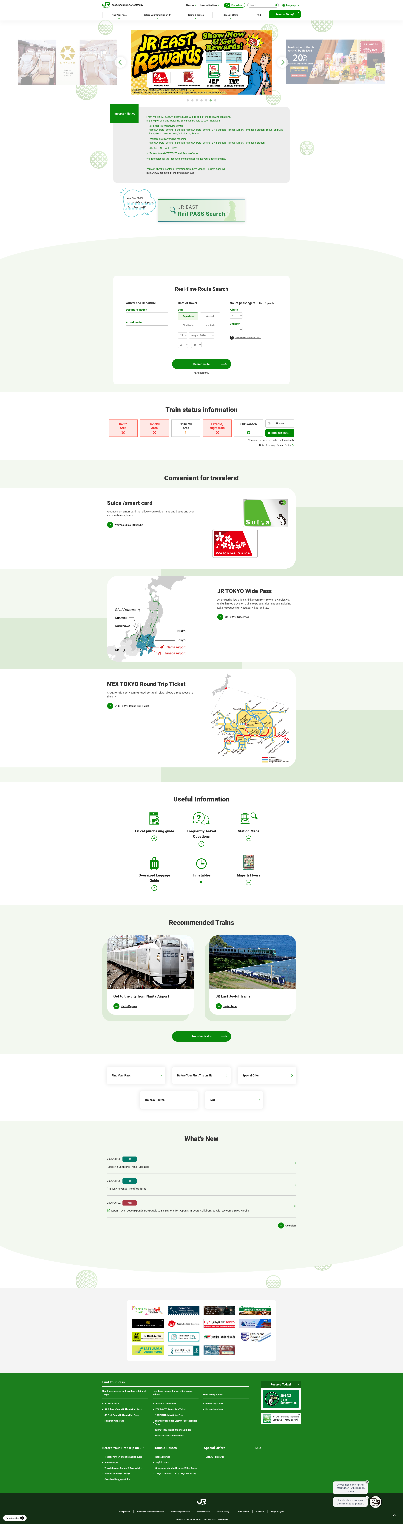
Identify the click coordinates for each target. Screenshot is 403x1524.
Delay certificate (280, 432)
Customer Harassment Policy (150, 1512)
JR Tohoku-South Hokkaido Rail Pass (123, 1409)
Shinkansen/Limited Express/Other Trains (176, 1468)
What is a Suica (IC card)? (117, 1473)
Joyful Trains (162, 1462)
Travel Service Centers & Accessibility (123, 1468)
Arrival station (134, 322)
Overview (290, 1225)
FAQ (259, 15)
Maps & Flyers (277, 1512)
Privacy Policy (203, 1512)
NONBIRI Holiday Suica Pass (169, 1415)
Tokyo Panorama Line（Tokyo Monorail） (177, 1473)
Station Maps (111, 1462)
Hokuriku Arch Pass (114, 1421)
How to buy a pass (214, 1403)
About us (190, 5)
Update (280, 423)
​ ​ (126, 1184)
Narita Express (162, 1457)
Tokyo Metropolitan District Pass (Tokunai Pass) (176, 1422)
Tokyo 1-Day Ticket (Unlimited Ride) (173, 1430)
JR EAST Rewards (215, 1457)
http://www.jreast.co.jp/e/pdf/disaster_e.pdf (171, 172)
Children (235, 323)
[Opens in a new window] (201, 61)
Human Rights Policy (180, 1512)
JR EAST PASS (112, 1403)
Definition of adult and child (248, 337)
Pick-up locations (214, 1409)
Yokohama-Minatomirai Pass (169, 1435)
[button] (188, 100)
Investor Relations (208, 5)
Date (180, 309)
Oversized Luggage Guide (117, 1479)
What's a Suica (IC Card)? (128, 524)
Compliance (124, 1512)
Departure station (136, 309)
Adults (234, 309)
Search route (201, 364)
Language (291, 5)
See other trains (201, 1036)
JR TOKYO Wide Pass (237, 617)
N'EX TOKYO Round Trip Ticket (131, 706)
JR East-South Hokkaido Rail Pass (122, 1415)
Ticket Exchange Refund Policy (275, 445)
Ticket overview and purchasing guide (123, 1457)
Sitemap (260, 1512)
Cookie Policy (223, 1512)
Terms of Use (243, 1512)
